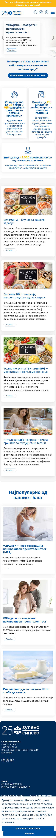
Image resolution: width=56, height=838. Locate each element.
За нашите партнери (41, 796)
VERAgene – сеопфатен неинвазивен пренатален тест (24, 619)
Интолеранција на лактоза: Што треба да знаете (25, 690)
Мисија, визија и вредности (15, 787)
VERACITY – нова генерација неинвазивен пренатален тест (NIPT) (24, 549)
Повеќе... (11, 50)
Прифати (29, 833)
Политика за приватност (28, 828)
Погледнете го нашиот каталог (28, 75)
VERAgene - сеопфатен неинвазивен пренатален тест (21, 28)
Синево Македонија (11, 784)
